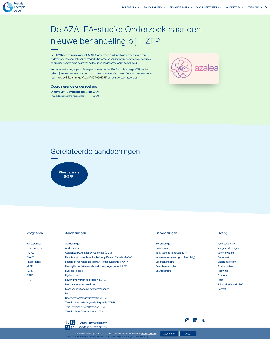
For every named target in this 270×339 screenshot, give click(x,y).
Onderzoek (233, 7)
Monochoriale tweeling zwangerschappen (87, 288)
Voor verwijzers (207, 7)
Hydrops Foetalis (74, 270)
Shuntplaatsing (163, 270)
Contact (222, 288)
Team (220, 279)
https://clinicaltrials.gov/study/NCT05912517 (81, 77)
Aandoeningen (153, 7)
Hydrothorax (34, 261)
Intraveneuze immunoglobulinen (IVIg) (175, 257)
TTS (29, 279)
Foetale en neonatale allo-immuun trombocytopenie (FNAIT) (96, 261)
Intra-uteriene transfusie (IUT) (171, 252)
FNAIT (30, 257)
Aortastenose (34, 243)
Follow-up (223, 270)
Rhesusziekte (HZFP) (69, 174)
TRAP (30, 275)
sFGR (30, 266)
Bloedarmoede (34, 248)
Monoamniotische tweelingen (80, 284)
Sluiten (187, 333)
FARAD (30, 252)
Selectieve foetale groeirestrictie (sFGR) (86, 297)
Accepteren (169, 333)
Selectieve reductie (166, 266)
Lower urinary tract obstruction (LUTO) (85, 279)
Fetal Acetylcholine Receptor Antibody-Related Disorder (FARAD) (99, 257)
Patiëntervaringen (227, 243)
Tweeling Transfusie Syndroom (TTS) (84, 311)
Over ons (254, 7)
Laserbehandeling (165, 261)
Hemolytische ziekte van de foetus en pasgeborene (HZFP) (96, 266)
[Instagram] (187, 320)
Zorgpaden (129, 7)
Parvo (68, 293)
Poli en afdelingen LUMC (230, 284)
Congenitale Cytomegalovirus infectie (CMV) (88, 252)
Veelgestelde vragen (228, 248)
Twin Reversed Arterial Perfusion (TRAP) (86, 306)
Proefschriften (225, 266)
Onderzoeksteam (227, 261)
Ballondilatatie (163, 248)
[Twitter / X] (203, 320)
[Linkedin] (195, 320)
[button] (137, 7)
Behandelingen (179, 7)
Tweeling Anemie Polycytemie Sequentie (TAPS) (90, 302)
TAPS (30, 270)
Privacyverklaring (149, 333)
